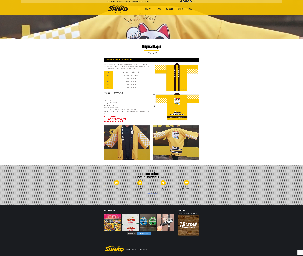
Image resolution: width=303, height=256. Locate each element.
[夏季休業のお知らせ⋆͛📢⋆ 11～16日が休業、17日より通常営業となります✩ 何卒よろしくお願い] (112, 222)
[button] (104, 185)
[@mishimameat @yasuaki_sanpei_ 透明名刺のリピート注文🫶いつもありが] (165, 222)
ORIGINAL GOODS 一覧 (151, 193)
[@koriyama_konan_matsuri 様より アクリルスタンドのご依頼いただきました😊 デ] (148, 222)
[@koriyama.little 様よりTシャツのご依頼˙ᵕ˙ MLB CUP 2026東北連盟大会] (130, 222)
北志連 (194, 1)
